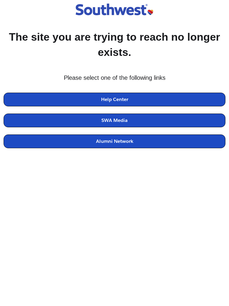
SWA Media (114, 120)
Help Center (114, 99)
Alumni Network (114, 141)
